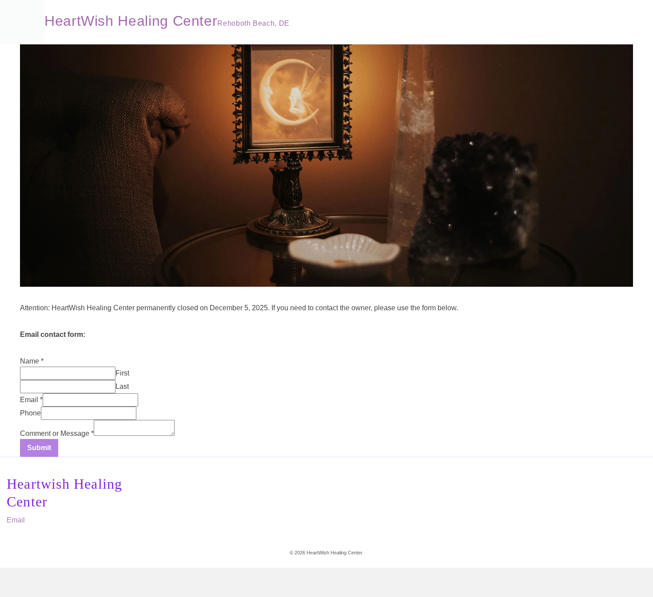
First (122, 373)
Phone (30, 413)
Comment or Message (57, 433)
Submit (39, 447)
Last (122, 386)
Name (32, 361)
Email (31, 399)
